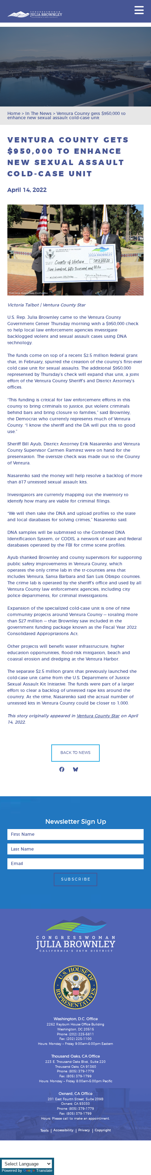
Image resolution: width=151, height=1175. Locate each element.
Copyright (103, 1130)
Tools (44, 1130)
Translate (44, 1170)
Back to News (75, 753)
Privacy (84, 1130)
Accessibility (63, 1130)
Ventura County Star (98, 716)
